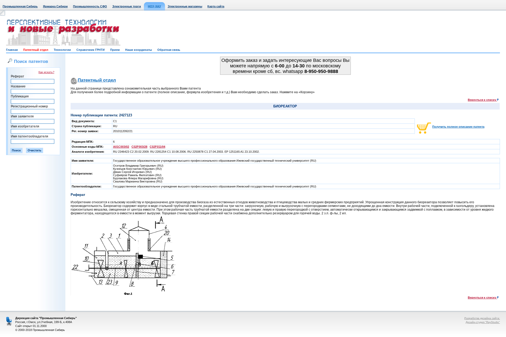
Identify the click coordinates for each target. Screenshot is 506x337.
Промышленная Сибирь (20, 6)
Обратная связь (168, 49)
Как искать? (46, 72)
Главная (12, 49)
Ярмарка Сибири (55, 6)
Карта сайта (215, 6)
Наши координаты (138, 49)
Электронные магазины (185, 6)
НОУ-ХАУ (154, 6)
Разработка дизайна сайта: (482, 318)
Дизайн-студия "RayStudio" (483, 322)
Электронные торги (126, 6)
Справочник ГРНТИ (90, 49)
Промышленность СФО (90, 6)
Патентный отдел (35, 49)
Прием (115, 49)
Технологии (62, 49)
